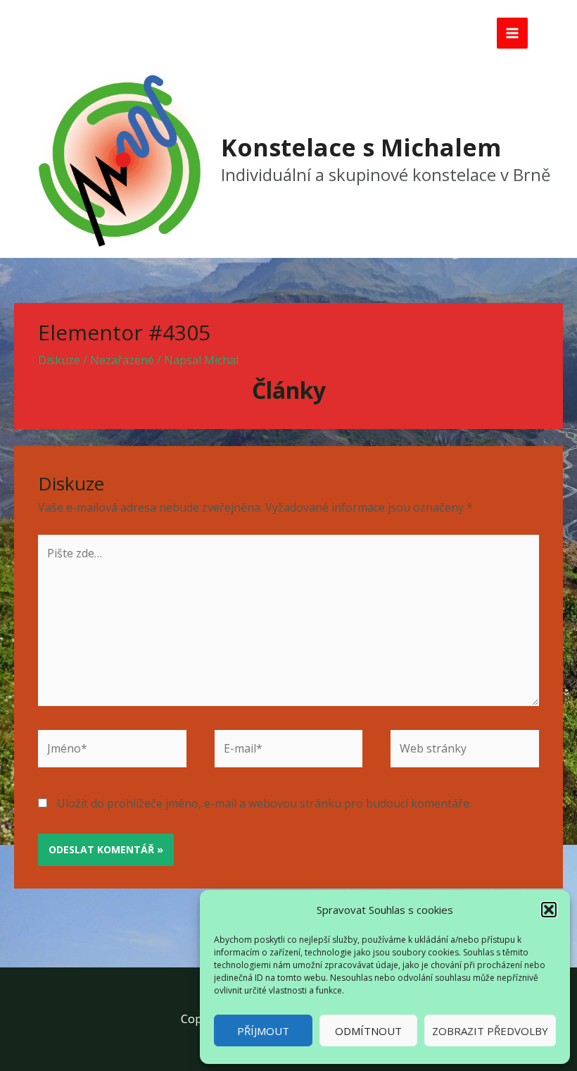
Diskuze (59, 360)
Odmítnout (368, 1031)
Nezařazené (122, 360)
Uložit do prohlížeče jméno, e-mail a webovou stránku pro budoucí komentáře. (264, 803)
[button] (549, 910)
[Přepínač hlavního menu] (512, 33)
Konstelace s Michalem (361, 147)
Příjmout (263, 1031)
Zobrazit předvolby (490, 1031)
